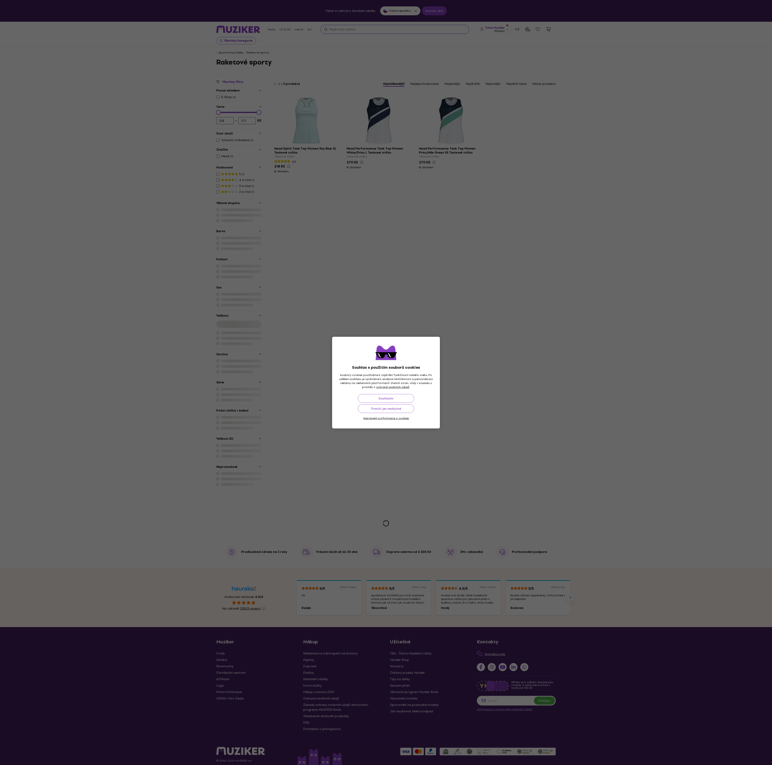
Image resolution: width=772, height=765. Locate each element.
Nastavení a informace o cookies (386, 418)
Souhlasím (386, 398)
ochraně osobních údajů (392, 387)
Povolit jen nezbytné (386, 408)
